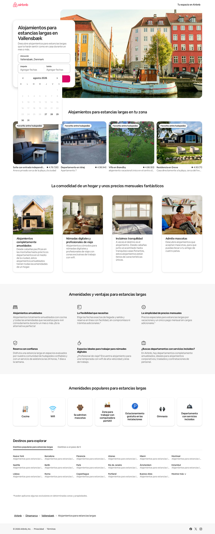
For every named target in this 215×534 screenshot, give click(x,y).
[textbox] (31, 69)
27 (46, 114)
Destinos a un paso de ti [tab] (69, 447)
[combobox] (44, 59)
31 (28, 120)
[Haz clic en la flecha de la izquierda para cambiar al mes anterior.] (23, 78)
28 (51, 114)
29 (57, 114)
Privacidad (39, 529)
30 (22, 120)
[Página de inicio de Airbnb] (20, 4)
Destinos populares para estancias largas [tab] (33, 447)
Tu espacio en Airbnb (188, 4)
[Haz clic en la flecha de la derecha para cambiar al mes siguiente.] (57, 78)
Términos (51, 529)
